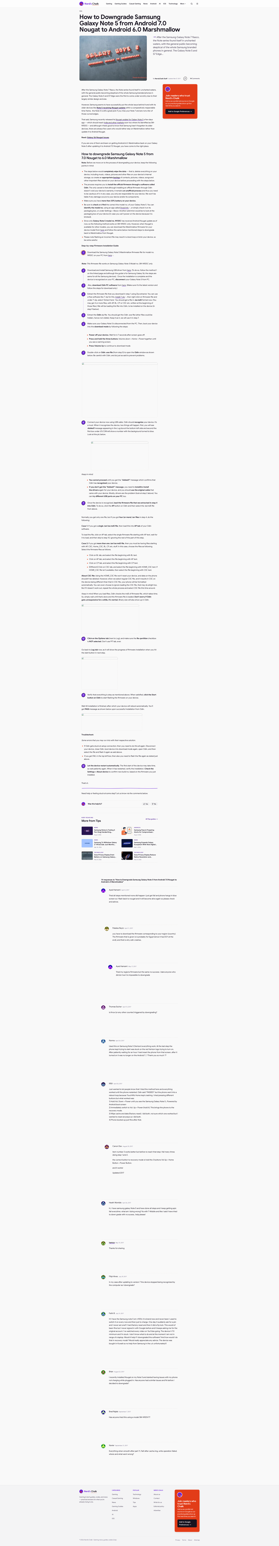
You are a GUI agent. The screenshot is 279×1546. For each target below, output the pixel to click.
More (182, 4)
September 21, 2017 (121, 1445)
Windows (136, 1498)
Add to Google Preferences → (180, 111)
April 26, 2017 (126, 1203)
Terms (184, 1540)
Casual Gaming (135, 4)
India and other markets (114, 122)
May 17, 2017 (132, 966)
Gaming (109, 4)
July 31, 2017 (120, 1313)
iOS (164, 4)
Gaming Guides (121, 4)
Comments (195, 78)
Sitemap (197, 1540)
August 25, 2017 (128, 1146)
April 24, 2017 (120, 1041)
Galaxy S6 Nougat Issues (98, 137)
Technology (173, 4)
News (145, 4)
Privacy (177, 1540)
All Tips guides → (152, 819)
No (155, 804)
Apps (135, 1506)
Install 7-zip (120, 297)
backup (116, 177)
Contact (157, 1498)
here (102, 230)
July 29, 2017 (123, 1276)
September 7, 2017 (125, 1412)
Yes (146, 804)
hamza (112, 1242)
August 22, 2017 (119, 1372)
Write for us (158, 1502)
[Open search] (191, 3)
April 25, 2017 (118, 1084)
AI (160, 4)
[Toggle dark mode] (197, 3)
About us (157, 1494)
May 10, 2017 (120, 1243)
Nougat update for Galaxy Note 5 (129, 119)
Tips (80, 11)
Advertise (157, 1510)
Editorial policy (159, 1506)
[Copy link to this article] (185, 78)
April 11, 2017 (129, 928)
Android (153, 4)
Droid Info (124, 208)
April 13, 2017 (127, 1007)
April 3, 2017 (125, 890)
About (190, 1540)
